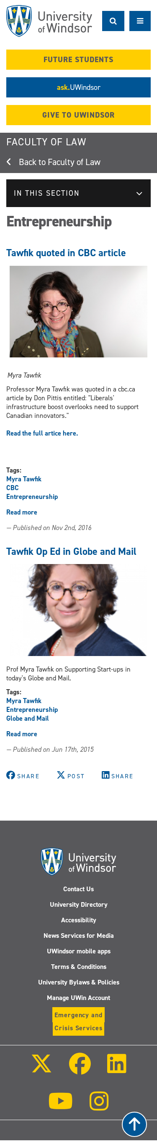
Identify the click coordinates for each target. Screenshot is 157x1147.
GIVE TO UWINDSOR (78, 115)
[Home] (49, 21)
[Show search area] (113, 21)
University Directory (79, 904)
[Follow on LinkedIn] (117, 1069)
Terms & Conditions (78, 966)
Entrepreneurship (32, 496)
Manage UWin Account (78, 997)
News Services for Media (79, 935)
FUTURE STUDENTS (78, 60)
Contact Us (78, 889)
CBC (12, 487)
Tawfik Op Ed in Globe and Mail (71, 551)
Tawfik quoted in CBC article (66, 253)
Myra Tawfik (23, 479)
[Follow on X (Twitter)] (41, 1069)
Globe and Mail (27, 718)
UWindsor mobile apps (79, 951)
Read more (21, 512)
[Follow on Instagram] (99, 1106)
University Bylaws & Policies (78, 982)
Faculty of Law (46, 142)
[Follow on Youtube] (60, 1106)
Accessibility (78, 920)
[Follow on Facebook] (79, 1069)
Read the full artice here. (42, 433)
